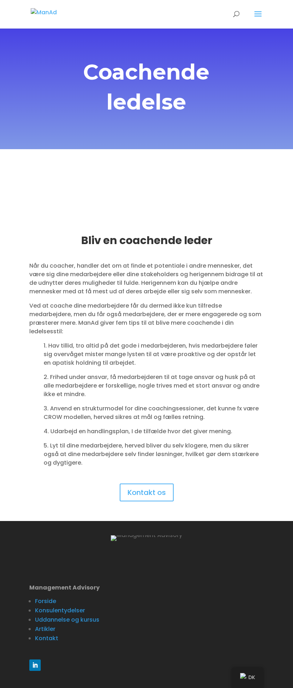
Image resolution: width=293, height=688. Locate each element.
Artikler (45, 629)
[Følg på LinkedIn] (35, 665)
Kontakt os (147, 492)
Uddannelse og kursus (67, 620)
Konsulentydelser (60, 610)
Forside (45, 601)
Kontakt (46, 638)
